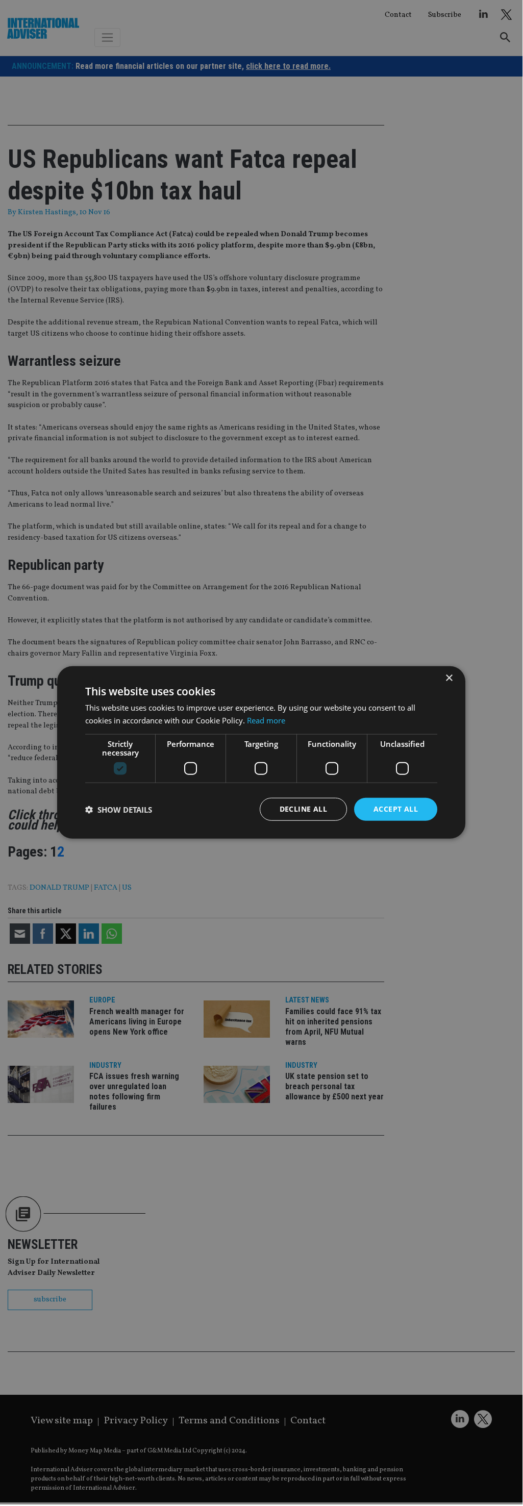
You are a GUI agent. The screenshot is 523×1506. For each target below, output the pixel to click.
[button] (118, 809)
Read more (266, 720)
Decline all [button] (303, 809)
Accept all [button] (395, 809)
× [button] (449, 678)
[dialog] (261, 752)
